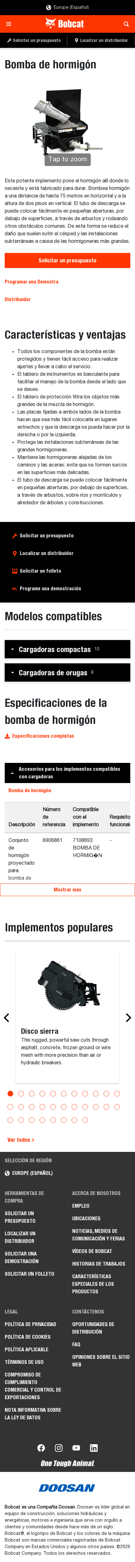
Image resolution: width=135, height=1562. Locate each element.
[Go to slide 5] (53, 1093)
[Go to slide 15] (42, 1107)
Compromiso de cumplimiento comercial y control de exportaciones (33, 1386)
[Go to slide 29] (74, 1120)
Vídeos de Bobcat (92, 1251)
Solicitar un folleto (40, 571)
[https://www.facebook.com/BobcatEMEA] (41, 1449)
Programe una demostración (50, 589)
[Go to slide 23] (10, 1120)
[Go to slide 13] (21, 1107)
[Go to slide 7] (74, 1093)
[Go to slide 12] (10, 1107)
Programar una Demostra (31, 282)
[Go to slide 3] (32, 1093)
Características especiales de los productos (93, 1284)
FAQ (76, 1344)
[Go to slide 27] (53, 1120)
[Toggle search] (124, 24)
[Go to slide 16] (53, 1107)
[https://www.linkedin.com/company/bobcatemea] (94, 1449)
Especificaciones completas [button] (43, 736)
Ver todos (19, 1139)
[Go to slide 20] (96, 1107)
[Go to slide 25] (32, 1120)
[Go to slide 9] (96, 1093)
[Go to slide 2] (21, 1093)
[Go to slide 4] (42, 1093)
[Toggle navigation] (10, 24)
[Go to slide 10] (106, 1093)
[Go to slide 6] (64, 1093)
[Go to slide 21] (106, 1107)
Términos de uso (24, 1362)
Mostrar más (67, 890)
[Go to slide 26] (42, 1120)
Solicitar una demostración (22, 1257)
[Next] (126, 1017)
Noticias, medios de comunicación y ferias (98, 1235)
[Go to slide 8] (85, 1093)
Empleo (80, 1206)
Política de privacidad (30, 1324)
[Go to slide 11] (117, 1093)
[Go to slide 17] (64, 1107)
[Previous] (8, 1017)
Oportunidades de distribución (93, 1328)
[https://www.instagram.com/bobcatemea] (58, 1449)
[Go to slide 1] (10, 1093)
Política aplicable (26, 1350)
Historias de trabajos (98, 1264)
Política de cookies (28, 1337)
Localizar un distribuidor (46, 553)
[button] (67, 649)
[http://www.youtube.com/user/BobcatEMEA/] (76, 1449)
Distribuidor (18, 299)
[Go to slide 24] (21, 1120)
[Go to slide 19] (85, 1107)
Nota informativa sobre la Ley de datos (33, 1414)
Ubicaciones (86, 1219)
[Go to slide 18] (74, 1107)
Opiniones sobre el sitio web (101, 1361)
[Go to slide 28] (64, 1120)
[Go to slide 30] (85, 1120)
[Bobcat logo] (65, 24)
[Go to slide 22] (117, 1107)
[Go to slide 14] (32, 1107)
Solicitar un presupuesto (67, 260)
